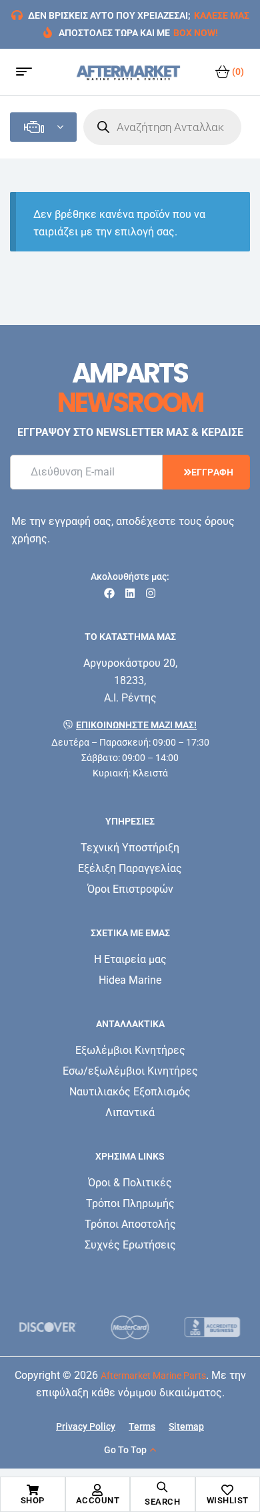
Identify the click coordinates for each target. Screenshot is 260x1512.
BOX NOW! (195, 32)
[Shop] (33, 1490)
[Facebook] (109, 593)
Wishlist (228, 1500)
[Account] (97, 1490)
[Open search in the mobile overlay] (162, 127)
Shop (33, 1500)
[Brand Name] (47, 1327)
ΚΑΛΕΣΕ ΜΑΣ (221, 15)
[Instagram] (150, 593)
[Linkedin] (130, 593)
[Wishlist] (227, 1490)
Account (98, 1500)
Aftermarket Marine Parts (153, 1375)
